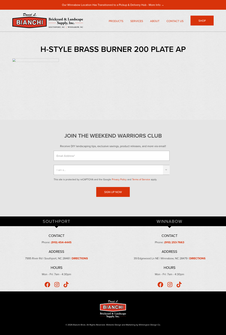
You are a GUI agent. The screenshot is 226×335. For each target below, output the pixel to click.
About (154, 21)
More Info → (156, 5)
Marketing (130, 324)
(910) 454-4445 (61, 242)
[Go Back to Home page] (50, 20)
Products (116, 21)
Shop (202, 21)
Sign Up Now (113, 192)
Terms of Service (141, 179)
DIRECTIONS (80, 258)
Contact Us (174, 21)
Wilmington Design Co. (150, 324)
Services (136, 21)
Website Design (113, 324)
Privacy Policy (119, 179)
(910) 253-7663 (174, 242)
